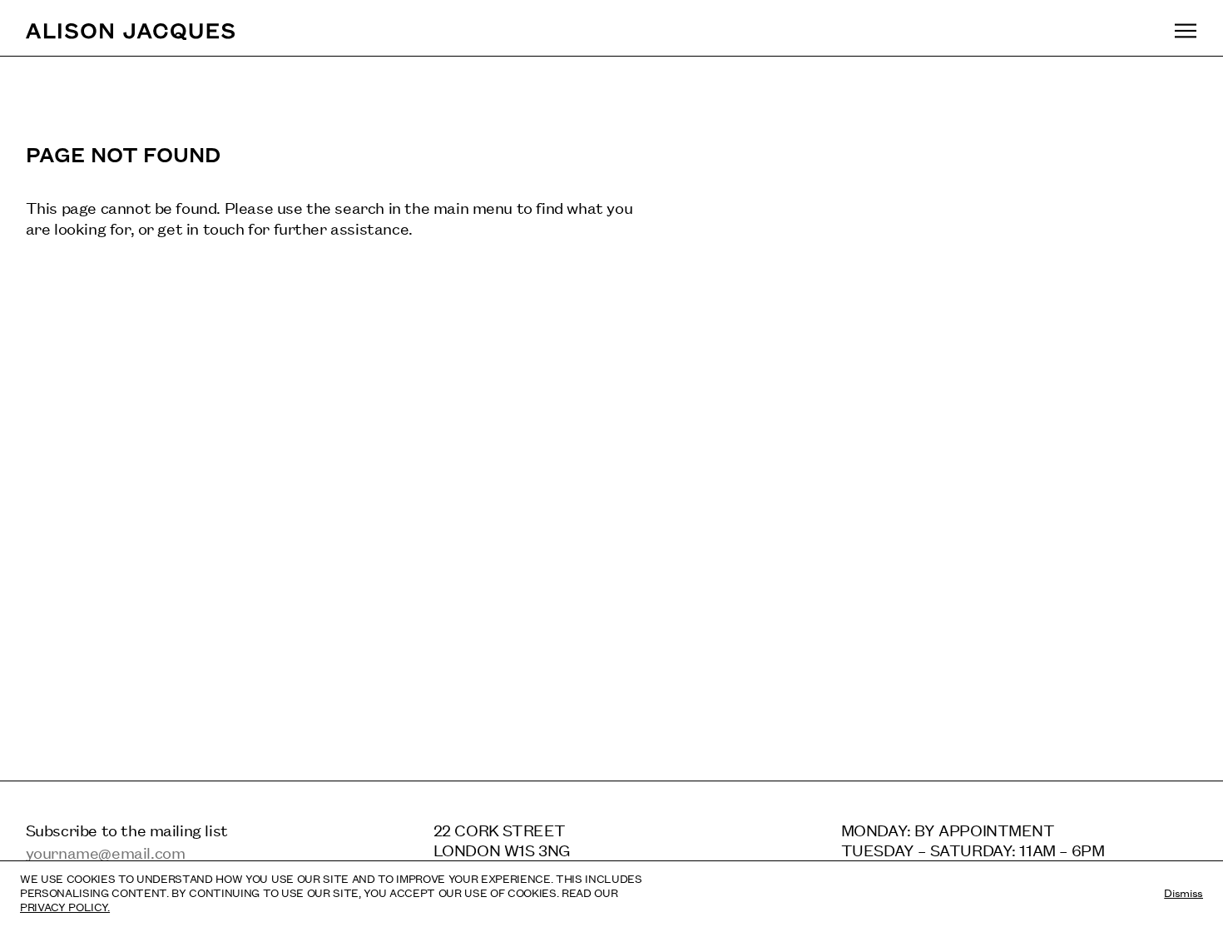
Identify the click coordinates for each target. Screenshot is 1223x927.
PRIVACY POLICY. (65, 906)
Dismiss (1183, 892)
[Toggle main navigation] (1185, 30)
